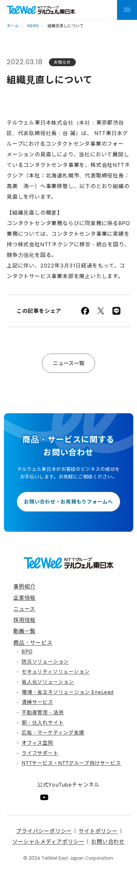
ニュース (24, 608)
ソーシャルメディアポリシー (48, 841)
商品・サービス (33, 642)
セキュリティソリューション (55, 672)
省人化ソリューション (48, 682)
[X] (100, 311)
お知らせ (62, 62)
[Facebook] (85, 311)
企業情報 (24, 597)
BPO (27, 651)
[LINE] (116, 311)
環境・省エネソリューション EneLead (68, 692)
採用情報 (24, 619)
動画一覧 (24, 631)
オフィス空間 (37, 743)
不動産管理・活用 (43, 712)
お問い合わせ (108, 841)
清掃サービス (37, 702)
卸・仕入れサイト (43, 723)
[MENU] (127, 10)
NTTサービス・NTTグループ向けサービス (71, 763)
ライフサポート (40, 753)
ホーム (13, 25)
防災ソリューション (45, 662)
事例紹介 (24, 586)
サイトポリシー (98, 831)
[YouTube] (44, 797)
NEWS (33, 25)
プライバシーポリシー (44, 831)
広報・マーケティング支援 (53, 733)
